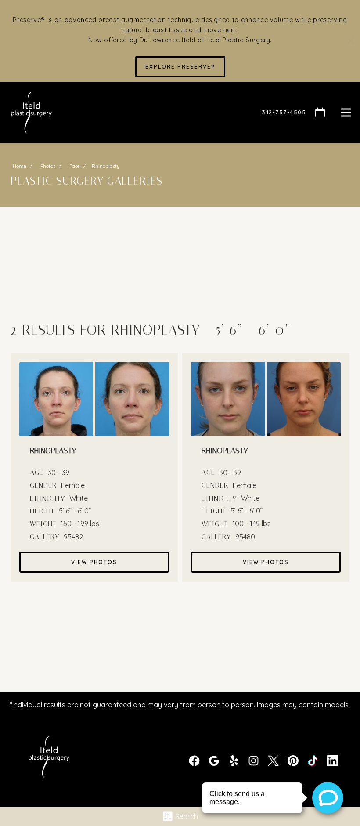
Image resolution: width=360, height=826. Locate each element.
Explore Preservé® (180, 66)
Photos (47, 166)
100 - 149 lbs (251, 524)
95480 (245, 537)
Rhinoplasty (155, 329)
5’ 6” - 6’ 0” (75, 511)
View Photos (94, 562)
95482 (73, 537)
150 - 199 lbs (80, 524)
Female (73, 485)
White (78, 498)
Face (74, 166)
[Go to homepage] (124, 112)
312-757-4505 (284, 112)
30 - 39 (58, 473)
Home (19, 166)
